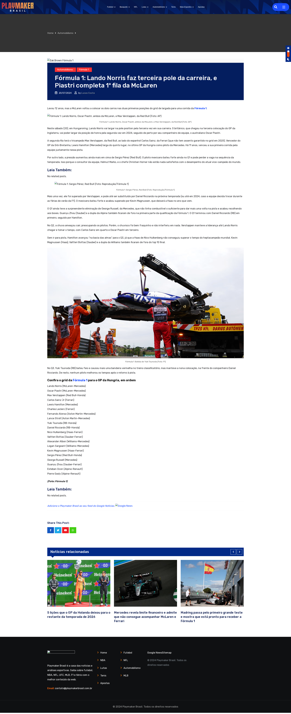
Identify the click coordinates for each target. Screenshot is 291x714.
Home (50, 33)
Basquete (124, 7)
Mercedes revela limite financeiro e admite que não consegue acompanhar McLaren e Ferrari (124, 617)
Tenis (173, 7)
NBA (102, 660)
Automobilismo (159, 7)
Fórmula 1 (200, 108)
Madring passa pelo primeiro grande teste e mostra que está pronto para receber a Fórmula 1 (190, 617)
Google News (154, 652)
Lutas (144, 7)
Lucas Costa (88, 93)
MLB (126, 675)
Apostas (201, 7)
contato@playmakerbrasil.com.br (73, 688)
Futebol (110, 7)
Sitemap (166, 652)
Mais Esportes (186, 7)
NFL (135, 7)
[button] (233, 552)
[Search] (275, 7)
